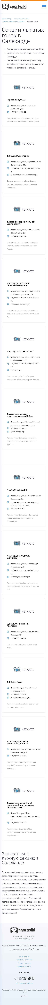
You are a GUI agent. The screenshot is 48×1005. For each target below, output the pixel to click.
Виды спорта (24, 956)
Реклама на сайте (24, 966)
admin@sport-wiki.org (24, 983)
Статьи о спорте (24, 963)
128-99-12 (24, 978)
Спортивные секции (24, 959)
